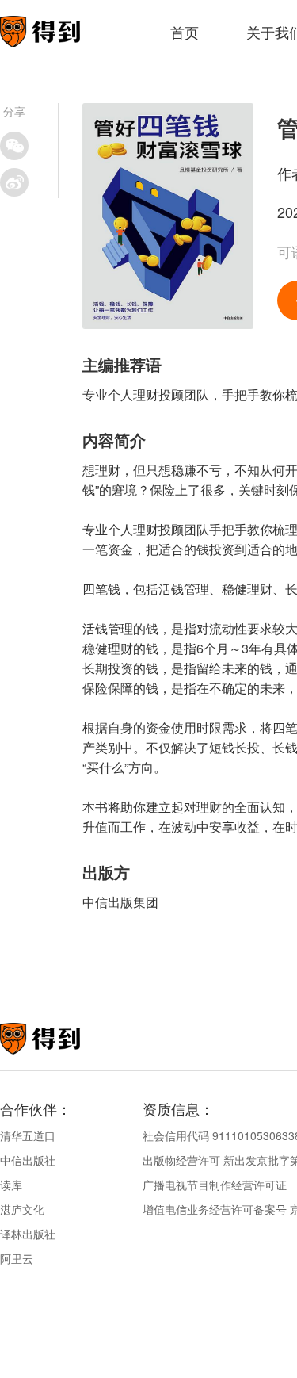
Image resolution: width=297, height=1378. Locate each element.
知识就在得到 (61, 1039)
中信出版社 (27, 1160)
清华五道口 (27, 1135)
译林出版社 (27, 1234)
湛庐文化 (22, 1209)
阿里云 (16, 1258)
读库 (11, 1184)
